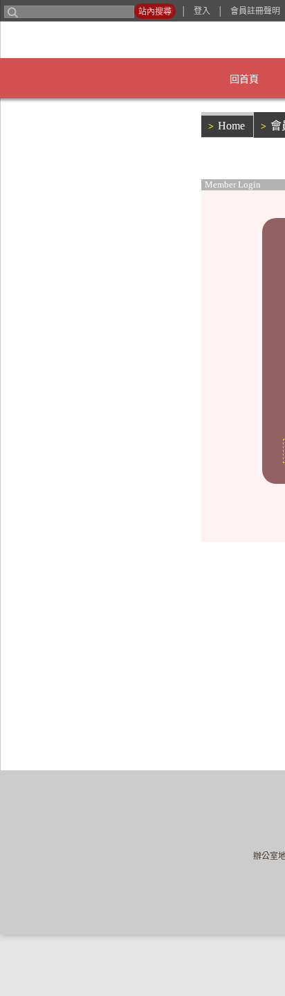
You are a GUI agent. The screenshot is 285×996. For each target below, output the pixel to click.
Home (228, 121)
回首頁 (129, 79)
